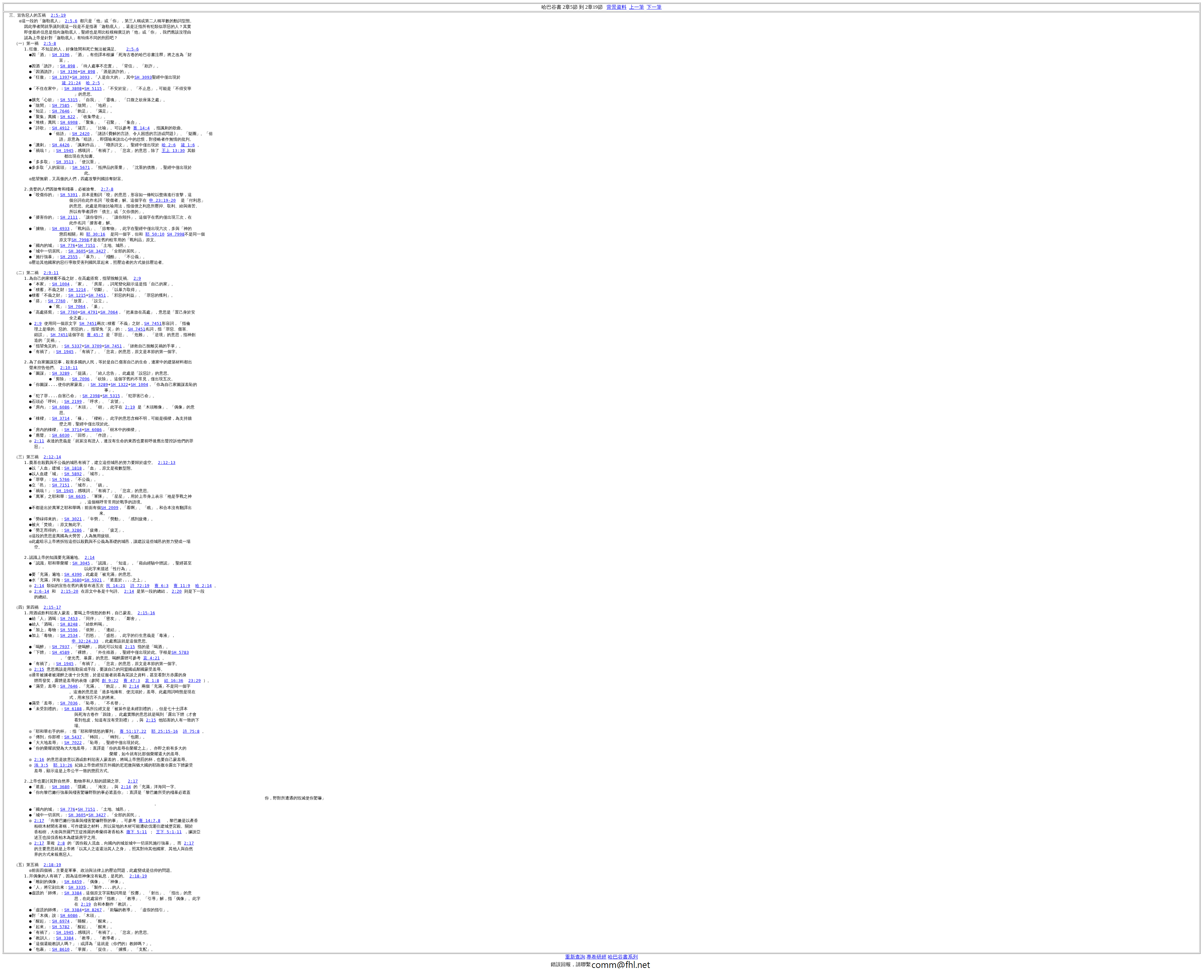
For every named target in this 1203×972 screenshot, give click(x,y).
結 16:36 (173, 680)
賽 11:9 (182, 585)
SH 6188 (73, 708)
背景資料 (617, 7)
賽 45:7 (95, 334)
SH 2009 (109, 507)
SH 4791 (89, 312)
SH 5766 (61, 479)
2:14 (90, 557)
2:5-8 (50, 43)
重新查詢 (575, 956)
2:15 (130, 646)
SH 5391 (69, 194)
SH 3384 (73, 893)
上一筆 (636, 7)
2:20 (177, 591)
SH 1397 (61, 77)
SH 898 (67, 66)
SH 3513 (65, 161)
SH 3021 (73, 519)
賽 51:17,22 (133, 731)
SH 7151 (86, 245)
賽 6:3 (161, 585)
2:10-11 (69, 367)
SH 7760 (56, 301)
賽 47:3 (131, 680)
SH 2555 (69, 256)
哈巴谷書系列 (623, 956)
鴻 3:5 (41, 765)
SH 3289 (61, 373)
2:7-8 (107, 189)
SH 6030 (61, 435)
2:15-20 (69, 591)
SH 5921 (93, 580)
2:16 (39, 759)
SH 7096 (81, 379)
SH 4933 (61, 228)
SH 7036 (69, 703)
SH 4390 (73, 574)
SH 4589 (61, 652)
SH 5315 (69, 99)
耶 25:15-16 (164, 731)
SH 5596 (69, 629)
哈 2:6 (169, 145)
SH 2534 (69, 635)
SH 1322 (119, 384)
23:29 (194, 680)
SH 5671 (81, 167)
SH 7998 (176, 234)
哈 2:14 (203, 585)
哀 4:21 (151, 658)
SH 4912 (61, 128)
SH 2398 (91, 395)
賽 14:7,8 (149, 820)
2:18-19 (52, 864)
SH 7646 (61, 111)
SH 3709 (93, 346)
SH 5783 (180, 652)
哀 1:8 (152, 680)
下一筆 (654, 7)
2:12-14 (52, 457)
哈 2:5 (93, 83)
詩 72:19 (139, 585)
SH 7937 (61, 646)
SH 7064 (77, 306)
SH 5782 (61, 926)
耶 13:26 (62, 765)
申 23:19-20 (162, 200)
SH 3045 (81, 563)
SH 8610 (61, 949)
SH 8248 (69, 624)
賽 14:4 (141, 128)
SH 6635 (77, 496)
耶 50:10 (154, 234)
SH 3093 (81, 77)
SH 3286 (73, 530)
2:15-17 (52, 607)
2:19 (130, 407)
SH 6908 (69, 122)
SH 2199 (73, 401)
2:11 (39, 441)
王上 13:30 (173, 150)
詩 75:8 (191, 731)
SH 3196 (61, 54)
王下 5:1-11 (169, 831)
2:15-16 (146, 613)
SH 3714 (61, 418)
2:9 (137, 278)
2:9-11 (51, 272)
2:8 (61, 843)
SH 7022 (73, 742)
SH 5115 (93, 88)
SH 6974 (61, 921)
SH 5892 (73, 473)
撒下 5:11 (136, 831)
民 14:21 (115, 585)
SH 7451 (97, 295)
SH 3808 (73, 88)
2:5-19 (58, 15)
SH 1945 (65, 150)
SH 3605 (77, 251)
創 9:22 (110, 680)
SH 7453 (69, 618)
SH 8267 (93, 909)
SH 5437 (73, 737)
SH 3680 (73, 580)
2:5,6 (71, 20)
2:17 (133, 781)
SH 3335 (77, 887)
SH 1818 (73, 468)
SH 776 (67, 245)
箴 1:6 (188, 145)
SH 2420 (81, 133)
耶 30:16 (95, 234)
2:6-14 (41, 591)
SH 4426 (61, 145)
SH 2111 (69, 217)
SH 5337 (73, 346)
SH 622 (67, 116)
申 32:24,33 (85, 641)
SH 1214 (77, 289)
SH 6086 (61, 407)
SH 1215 (77, 295)
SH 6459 (73, 881)
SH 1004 (61, 284)
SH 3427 (97, 251)
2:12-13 (166, 462)
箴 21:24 (71, 83)
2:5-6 (132, 49)
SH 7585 (61, 105)
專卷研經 (596, 956)
